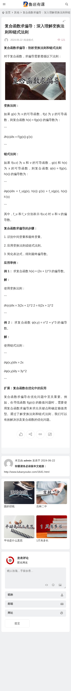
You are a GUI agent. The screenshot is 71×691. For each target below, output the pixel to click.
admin (28, 460)
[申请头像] (62, 559)
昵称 (10, 594)
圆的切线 (9, 506)
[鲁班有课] (35, 4)
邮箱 (10, 603)
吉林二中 (41, 506)
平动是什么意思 (13, 540)
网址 (10, 612)
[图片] (60, 585)
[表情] (53, 585)
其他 (16, 12)
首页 (8, 12)
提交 (17, 623)
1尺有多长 (42, 540)
